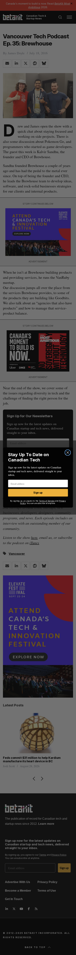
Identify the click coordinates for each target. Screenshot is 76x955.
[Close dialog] (67, 452)
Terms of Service (47, 501)
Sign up (38, 492)
